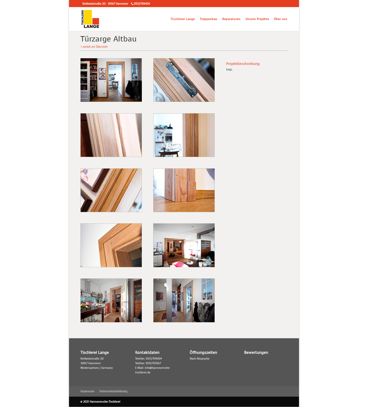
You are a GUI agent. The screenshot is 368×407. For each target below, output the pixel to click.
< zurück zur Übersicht (94, 47)
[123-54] (111, 322)
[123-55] (184, 322)
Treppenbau (208, 19)
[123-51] (184, 212)
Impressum (87, 391)
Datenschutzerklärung (113, 391)
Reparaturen (231, 19)
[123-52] (111, 267)
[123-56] (111, 102)
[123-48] (111, 157)
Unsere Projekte (257, 19)
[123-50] (111, 212)
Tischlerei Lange (183, 19)
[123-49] (184, 157)
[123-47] (184, 102)
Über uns (281, 19)
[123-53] (184, 267)
